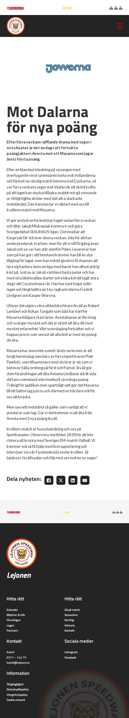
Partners (12, 630)
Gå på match (72, 609)
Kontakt (69, 630)
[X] (60, 480)
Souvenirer (71, 614)
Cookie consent (16, 699)
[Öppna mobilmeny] (120, 25)
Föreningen (13, 619)
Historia (69, 625)
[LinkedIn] (72, 480)
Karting (69, 619)
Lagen (10, 625)
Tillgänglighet (15, 684)
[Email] (84, 480)
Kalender (12, 609)
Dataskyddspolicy (18, 689)
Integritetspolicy (17, 694)
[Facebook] (48, 480)
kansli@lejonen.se (18, 662)
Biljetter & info (16, 614)
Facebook (70, 657)
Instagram (71, 652)
